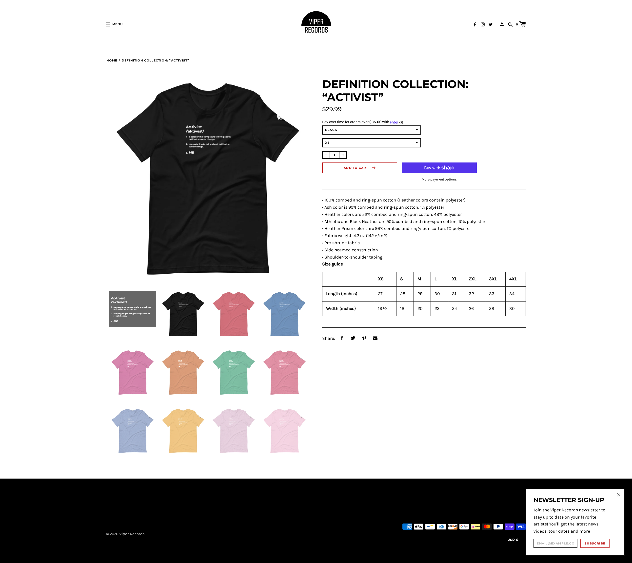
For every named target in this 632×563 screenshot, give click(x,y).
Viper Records (131, 534)
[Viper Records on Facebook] (475, 23)
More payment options (439, 179)
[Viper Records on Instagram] (483, 23)
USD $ (513, 540)
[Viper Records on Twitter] (491, 23)
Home (111, 60)
